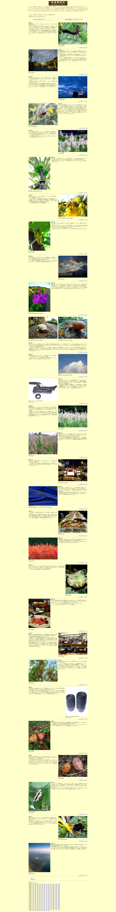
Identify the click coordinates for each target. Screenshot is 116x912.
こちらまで (39, 16)
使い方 (81, 19)
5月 (42, 884)
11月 (33, 883)
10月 (53, 884)
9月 (51, 884)
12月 (36, 883)
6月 (44, 884)
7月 (46, 884)
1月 (33, 884)
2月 (35, 884)
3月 (37, 884)
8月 (48, 884)
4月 (39, 884)
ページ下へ (85, 47)
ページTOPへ (81, 47)
